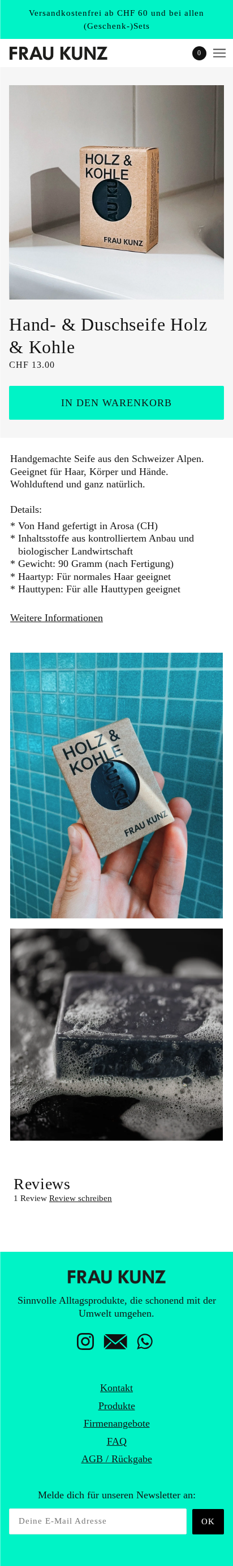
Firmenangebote (117, 1423)
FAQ (117, 1441)
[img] (85, 1345)
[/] (69, 53)
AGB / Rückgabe (116, 1458)
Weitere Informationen (56, 617)
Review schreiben (80, 1198)
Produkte (116, 1405)
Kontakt (116, 1387)
